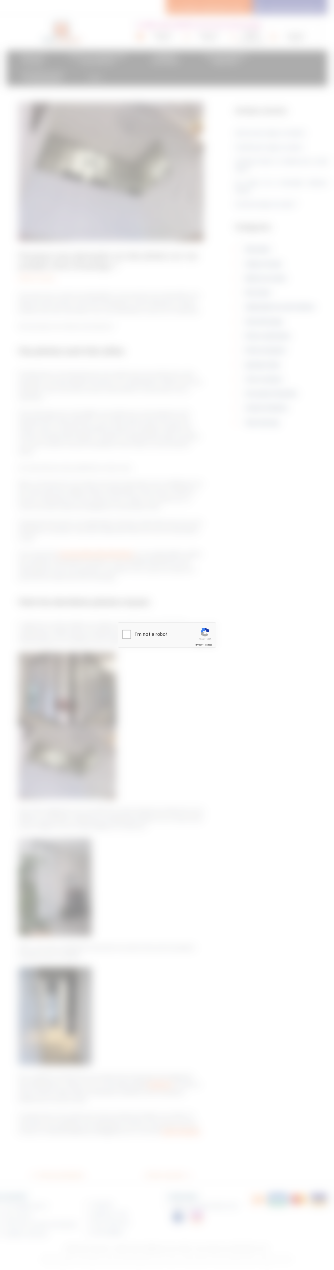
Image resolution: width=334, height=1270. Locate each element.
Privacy (199, 644)
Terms (208, 644)
